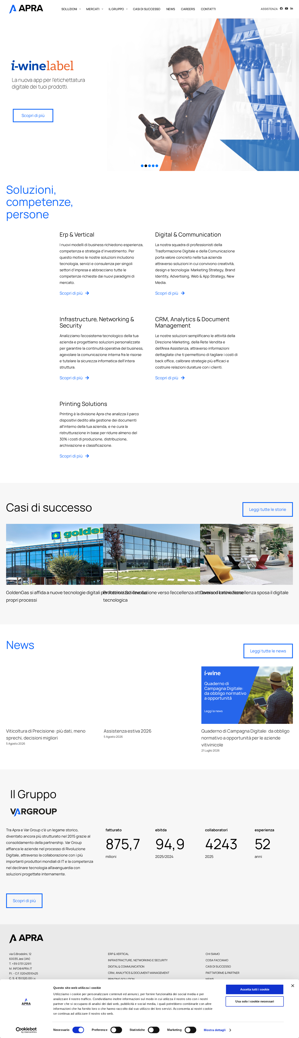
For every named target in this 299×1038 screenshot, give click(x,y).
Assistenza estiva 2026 (128, 731)
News (210, 979)
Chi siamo (213, 954)
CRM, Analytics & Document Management (138, 973)
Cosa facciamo (217, 960)
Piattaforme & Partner (222, 973)
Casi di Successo (218, 966)
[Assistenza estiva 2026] (149, 695)
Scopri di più (33, 115)
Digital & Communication (126, 966)
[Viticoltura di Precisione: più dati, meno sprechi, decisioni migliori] (52, 695)
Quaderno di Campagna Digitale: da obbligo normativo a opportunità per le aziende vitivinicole (245, 738)
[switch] (116, 1030)
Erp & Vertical (118, 954)
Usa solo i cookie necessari (254, 1001)
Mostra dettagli (215, 1030)
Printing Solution (121, 979)
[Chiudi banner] (292, 985)
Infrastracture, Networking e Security (138, 960)
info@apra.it (22, 968)
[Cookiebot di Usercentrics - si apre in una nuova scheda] (26, 1030)
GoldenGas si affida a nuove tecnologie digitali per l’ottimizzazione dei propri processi (77, 554)
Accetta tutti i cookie (254, 989)
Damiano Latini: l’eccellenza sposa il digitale (271, 554)
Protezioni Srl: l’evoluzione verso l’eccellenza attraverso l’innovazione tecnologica (174, 554)
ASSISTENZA (269, 9)
